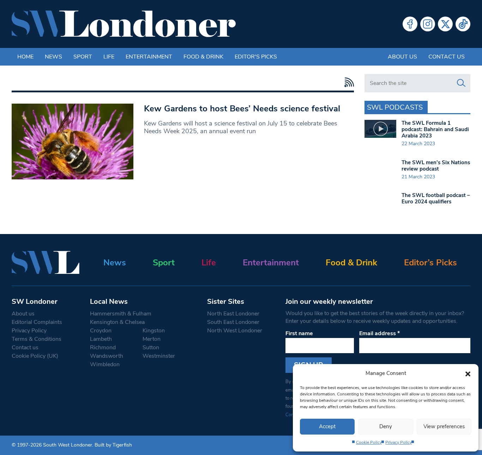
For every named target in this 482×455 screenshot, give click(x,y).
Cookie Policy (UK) (35, 356)
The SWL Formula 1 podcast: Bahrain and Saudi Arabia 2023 (435, 129)
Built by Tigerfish (113, 445)
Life (108, 57)
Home (25, 57)
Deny (385, 426)
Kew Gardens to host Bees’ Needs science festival (242, 108)
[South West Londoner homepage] (124, 24)
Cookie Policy (369, 442)
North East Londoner (233, 314)
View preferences (444, 426)
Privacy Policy (398, 442)
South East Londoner (233, 322)
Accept (327, 426)
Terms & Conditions (36, 339)
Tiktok (463, 24)
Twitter (445, 24)
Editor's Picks (256, 57)
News (53, 57)
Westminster (159, 356)
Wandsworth (106, 356)
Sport (82, 57)
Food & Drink (203, 57)
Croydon (101, 330)
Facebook (410, 24)
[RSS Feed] (347, 82)
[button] (467, 373)
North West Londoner (234, 330)
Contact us (446, 57)
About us (402, 57)
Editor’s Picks (430, 262)
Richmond (103, 347)
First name (299, 333)
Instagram (427, 24)
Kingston (154, 330)
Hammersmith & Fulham (120, 314)
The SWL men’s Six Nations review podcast (436, 165)
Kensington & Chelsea (117, 322)
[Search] (461, 83)
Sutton (151, 347)
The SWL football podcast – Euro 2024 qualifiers (436, 198)
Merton (152, 339)
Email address (379, 333)
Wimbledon (105, 364)
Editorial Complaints (37, 322)
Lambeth (101, 339)
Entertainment (149, 57)
